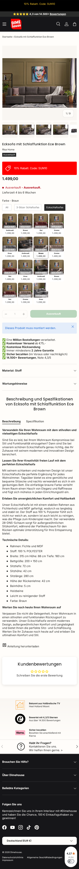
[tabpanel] (39, 532)
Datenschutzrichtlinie (12, 857)
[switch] (71, 861)
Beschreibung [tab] (11, 421)
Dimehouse (16, 852)
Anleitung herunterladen (23, 646)
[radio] (6, 207)
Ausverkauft (53, 313)
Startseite (7, 36)
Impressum (7, 860)
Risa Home (8, 149)
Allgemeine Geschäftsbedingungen (44, 857)
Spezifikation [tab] (35, 421)
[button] (75, 24)
